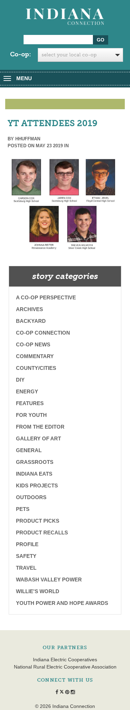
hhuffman (27, 138)
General (29, 450)
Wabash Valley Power (49, 579)
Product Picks (37, 521)
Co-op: (20, 54)
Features (30, 403)
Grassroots (34, 462)
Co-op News (33, 344)
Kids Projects (37, 485)
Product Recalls (42, 532)
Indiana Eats (34, 474)
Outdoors (31, 497)
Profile (27, 544)
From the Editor (40, 427)
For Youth (31, 415)
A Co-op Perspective (46, 297)
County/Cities (36, 368)
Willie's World (37, 591)
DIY (20, 380)
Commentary (35, 356)
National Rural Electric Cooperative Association (65, 667)
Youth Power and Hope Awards (62, 603)
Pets (22, 509)
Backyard (31, 321)
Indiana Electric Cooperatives (65, 659)
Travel (26, 568)
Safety (26, 556)
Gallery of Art (38, 438)
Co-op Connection (43, 333)
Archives (29, 309)
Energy (27, 391)
